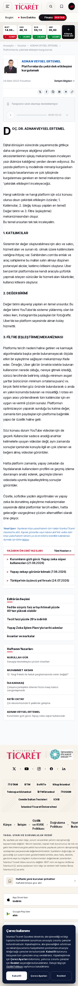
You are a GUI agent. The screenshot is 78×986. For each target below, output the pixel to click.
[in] (64, 769)
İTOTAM (13, 784)
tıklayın (25, 539)
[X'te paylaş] (40, 92)
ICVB (56, 799)
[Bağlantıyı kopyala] (72, 92)
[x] (14, 769)
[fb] (51, 769)
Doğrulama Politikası (57, 824)
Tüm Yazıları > (62, 550)
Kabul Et (16, 975)
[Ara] (50, 6)
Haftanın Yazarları (20, 649)
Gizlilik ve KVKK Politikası (38, 824)
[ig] (39, 769)
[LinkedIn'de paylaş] (59, 92)
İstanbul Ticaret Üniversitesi (39, 807)
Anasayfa (8, 45)
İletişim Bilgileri (63, 80)
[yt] (26, 769)
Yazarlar (21, 45)
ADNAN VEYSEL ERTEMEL (44, 45)
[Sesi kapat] (67, 115)
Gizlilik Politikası (14, 966)
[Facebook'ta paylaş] (46, 92)
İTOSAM (66, 792)
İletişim (22, 824)
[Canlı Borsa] (71, 6)
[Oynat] (10, 115)
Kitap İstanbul (61, 784)
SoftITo (41, 784)
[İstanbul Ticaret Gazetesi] (28, 6)
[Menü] (7, 6)
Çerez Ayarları (39, 975)
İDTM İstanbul (46, 792)
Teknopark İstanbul (19, 792)
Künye (7, 824)
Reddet (61, 975)
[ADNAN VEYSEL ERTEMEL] (10, 66)
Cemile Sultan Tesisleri (32, 799)
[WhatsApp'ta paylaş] (53, 92)
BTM (27, 784)
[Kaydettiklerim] (61, 6)
